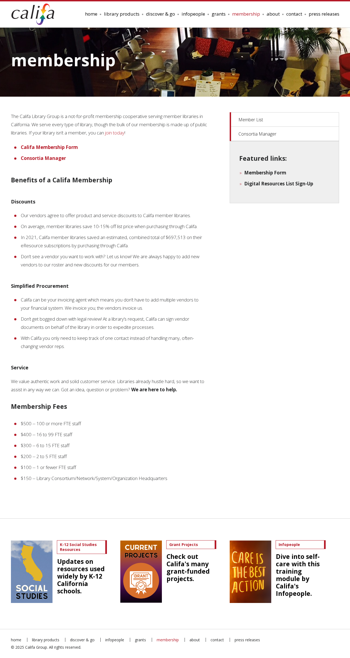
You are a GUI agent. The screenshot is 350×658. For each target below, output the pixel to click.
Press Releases (324, 14)
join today (114, 133)
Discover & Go (160, 14)
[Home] (35, 14)
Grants (219, 14)
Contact (294, 14)
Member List (250, 120)
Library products (121, 14)
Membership (246, 14)
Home (91, 14)
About (273, 14)
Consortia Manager (257, 134)
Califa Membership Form (49, 147)
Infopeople (193, 14)
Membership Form (265, 172)
